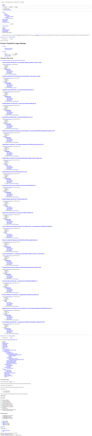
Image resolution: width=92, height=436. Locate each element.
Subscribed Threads (6, 22)
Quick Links (7, 17)
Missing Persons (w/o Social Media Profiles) (16, 359)
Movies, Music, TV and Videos (10, 372)
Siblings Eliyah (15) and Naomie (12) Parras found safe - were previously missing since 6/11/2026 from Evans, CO (27, 308)
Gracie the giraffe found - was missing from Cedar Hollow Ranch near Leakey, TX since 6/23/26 (23, 253)
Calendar (6, 14)
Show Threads (8, 54)
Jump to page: (5, 38)
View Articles (9, 73)
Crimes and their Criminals (11, 361)
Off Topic (4, 369)
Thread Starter (5, 60)
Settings (4, 342)
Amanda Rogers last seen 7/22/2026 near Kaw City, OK (15, 171)
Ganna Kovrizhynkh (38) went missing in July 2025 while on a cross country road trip (21, 76)
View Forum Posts (10, 71)
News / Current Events (8, 375)
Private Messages (5, 343)
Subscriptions (5, 344)
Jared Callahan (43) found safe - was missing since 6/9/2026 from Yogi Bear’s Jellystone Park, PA (24, 321)
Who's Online (5, 345)
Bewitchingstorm (9, 91)
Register (4, 4)
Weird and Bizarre (8, 374)
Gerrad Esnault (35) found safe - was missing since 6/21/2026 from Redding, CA (20, 280)
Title (1, 60)
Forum (4, 12)
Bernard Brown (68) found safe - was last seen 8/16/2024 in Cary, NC (18, 117)
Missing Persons (5, 31)
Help (3, 5)
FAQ (5, 13)
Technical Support (8, 367)
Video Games (7, 373)
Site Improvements (10, 368)
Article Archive (5, 19)
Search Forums (5, 346)
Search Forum (4, 51)
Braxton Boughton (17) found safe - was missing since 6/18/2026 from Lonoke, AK (20, 294)
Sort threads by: (3, 385)
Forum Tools (4, 46)
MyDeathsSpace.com (6, 430)
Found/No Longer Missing (13, 358)
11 (7, 335)
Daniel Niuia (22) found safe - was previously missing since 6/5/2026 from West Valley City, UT (23, 144)
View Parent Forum (8, 49)
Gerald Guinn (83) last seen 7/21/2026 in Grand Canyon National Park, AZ (19, 185)
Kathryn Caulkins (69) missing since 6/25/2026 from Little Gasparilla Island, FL (20, 240)
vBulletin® (6, 434)
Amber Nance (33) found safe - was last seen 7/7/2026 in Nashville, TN (18, 212)
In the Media (9, 366)
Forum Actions (7, 15)
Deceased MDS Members (11, 362)
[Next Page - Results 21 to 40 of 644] (10, 335)
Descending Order (7, 392)
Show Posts (14, 54)
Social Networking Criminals (12, 360)
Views (12, 60)
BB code (4, 421)
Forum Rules (2, 426)
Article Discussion (6, 30)
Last (12, 335)
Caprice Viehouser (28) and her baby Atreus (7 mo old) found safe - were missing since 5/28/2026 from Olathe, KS (27, 226)
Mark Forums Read (10, 16)
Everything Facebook (8, 371)
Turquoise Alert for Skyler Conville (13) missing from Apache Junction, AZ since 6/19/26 (22, 267)
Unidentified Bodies (12, 355)
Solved (10, 356)
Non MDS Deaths (10, 352)
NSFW (6, 376)
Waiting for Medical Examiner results (15, 354)
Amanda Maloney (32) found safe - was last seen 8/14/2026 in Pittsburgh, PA (19, 103)
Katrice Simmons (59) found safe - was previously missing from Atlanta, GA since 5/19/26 (22, 62)
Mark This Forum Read (9, 48)
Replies (9, 60)
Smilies (4, 422)
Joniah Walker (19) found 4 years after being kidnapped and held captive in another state (22, 158)
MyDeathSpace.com (6, 29)
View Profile (9, 70)
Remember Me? (6, 8)
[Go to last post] (14, 87)
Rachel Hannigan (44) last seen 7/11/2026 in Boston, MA (15, 199)
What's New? (5, 21)
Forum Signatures (10, 365)
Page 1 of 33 (2, 335)
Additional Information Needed (12, 353)
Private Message (9, 72)
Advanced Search (6, 25)
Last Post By (15, 60)
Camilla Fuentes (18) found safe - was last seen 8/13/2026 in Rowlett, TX (18, 89)
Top (16, 339)
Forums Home (5, 347)
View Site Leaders (10, 18)
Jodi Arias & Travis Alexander (12, 363)
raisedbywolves (8, 64)
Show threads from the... (4, 381)
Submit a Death (5, 20)
